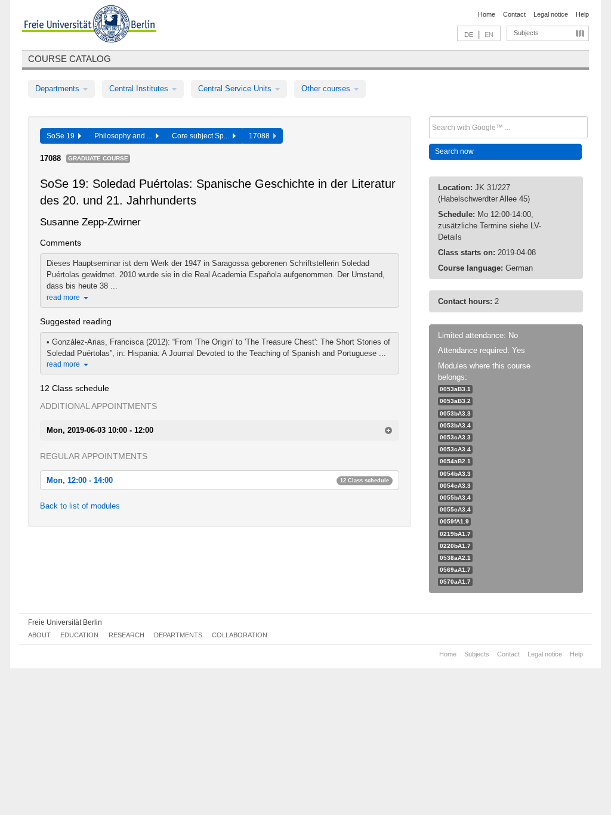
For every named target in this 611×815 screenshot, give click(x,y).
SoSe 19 (62, 136)
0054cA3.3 (455, 485)
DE (468, 34)
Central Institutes (140, 88)
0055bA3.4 (455, 497)
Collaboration (239, 635)
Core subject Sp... (202, 136)
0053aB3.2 (455, 401)
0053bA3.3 (455, 413)
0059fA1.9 (454, 521)
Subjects (526, 32)
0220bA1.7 (455, 546)
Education (79, 635)
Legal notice (550, 14)
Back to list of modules (80, 505)
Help (582, 14)
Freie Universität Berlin (65, 622)
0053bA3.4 (455, 425)
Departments (58, 88)
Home (486, 14)
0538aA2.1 (455, 557)
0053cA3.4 (455, 449)
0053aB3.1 (455, 389)
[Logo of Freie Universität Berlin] (89, 25)
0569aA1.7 (455, 569)
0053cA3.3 (455, 437)
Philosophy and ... (125, 136)
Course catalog (69, 59)
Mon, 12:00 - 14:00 (218, 480)
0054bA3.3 (455, 473)
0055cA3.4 (455, 509)
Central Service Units (236, 88)
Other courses (327, 88)
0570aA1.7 (455, 581)
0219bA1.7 (455, 534)
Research (126, 635)
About (39, 635)
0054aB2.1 (455, 461)
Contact (514, 14)
